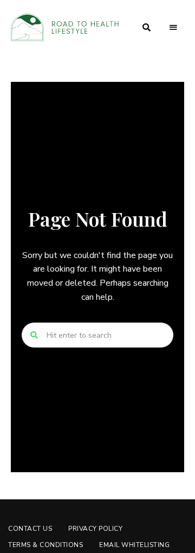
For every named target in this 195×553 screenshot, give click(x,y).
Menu (173, 27)
